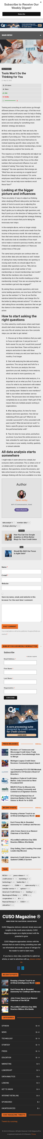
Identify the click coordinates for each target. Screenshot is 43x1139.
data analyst (8, 523)
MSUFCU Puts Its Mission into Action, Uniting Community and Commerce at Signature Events (23, 789)
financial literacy (10, 902)
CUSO (24, 902)
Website (5, 584)
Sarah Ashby (21, 500)
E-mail (5, 575)
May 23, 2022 (8, 80)
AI (20, 898)
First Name (8, 669)
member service (10, 889)
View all (38, 744)
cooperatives (9, 898)
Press (4, 1051)
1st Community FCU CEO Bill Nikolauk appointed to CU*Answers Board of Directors (25, 772)
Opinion (5, 1026)
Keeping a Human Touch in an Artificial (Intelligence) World (24, 815)
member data (23, 523)
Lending (5, 1083)
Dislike (7, 97)
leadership (22, 882)
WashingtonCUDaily (11, 895)
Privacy (33, 1134)
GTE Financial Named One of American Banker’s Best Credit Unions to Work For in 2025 (23, 798)
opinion (25, 889)
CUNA (19, 885)
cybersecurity (32, 885)
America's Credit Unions (13, 892)
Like (6, 93)
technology (8, 882)
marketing (24, 879)
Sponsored (7, 1102)
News (4, 1032)
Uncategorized (8, 1108)
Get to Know (7, 1089)
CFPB (27, 895)
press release (20, 875)
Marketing (6, 1064)
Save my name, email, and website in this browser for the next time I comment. (19, 598)
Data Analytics (6, 69)
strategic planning (11, 526)
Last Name (8, 678)
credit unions (9, 879)
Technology (7, 1038)
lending (31, 892)
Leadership (7, 1070)
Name (5, 567)
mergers (7, 885)
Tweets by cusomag (9, 1121)
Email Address (10, 659)
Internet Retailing (10, 1096)
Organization (9, 688)
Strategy (6, 1045)
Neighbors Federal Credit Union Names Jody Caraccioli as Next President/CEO (23, 780)
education (8, 905)
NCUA (6, 875)
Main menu (7, 35)
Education (6, 1058)
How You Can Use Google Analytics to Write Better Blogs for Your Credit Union (25, 537)
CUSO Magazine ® (21, 916)
